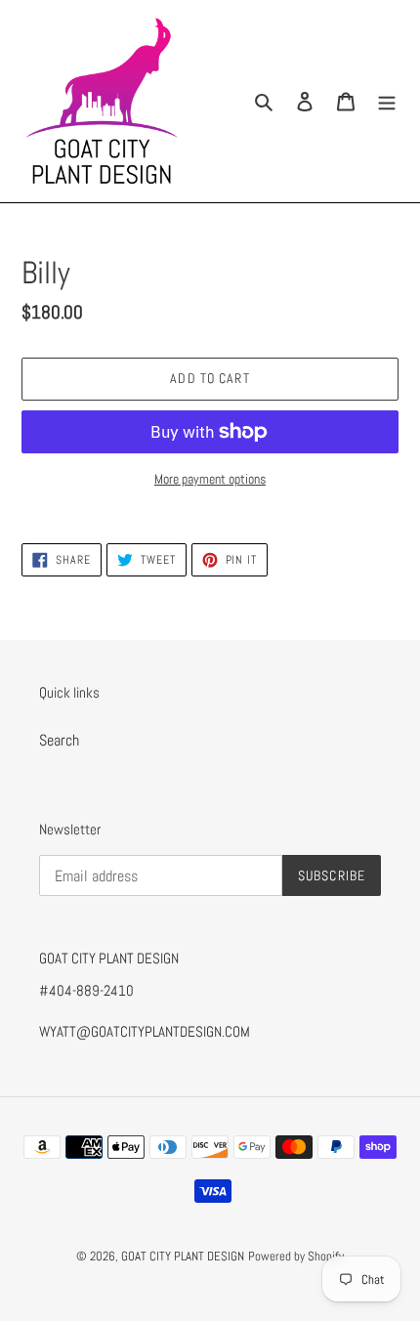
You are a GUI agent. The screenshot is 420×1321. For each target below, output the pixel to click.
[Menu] (386, 100)
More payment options (210, 479)
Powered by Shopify (296, 1256)
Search (59, 740)
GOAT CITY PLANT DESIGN (182, 1256)
